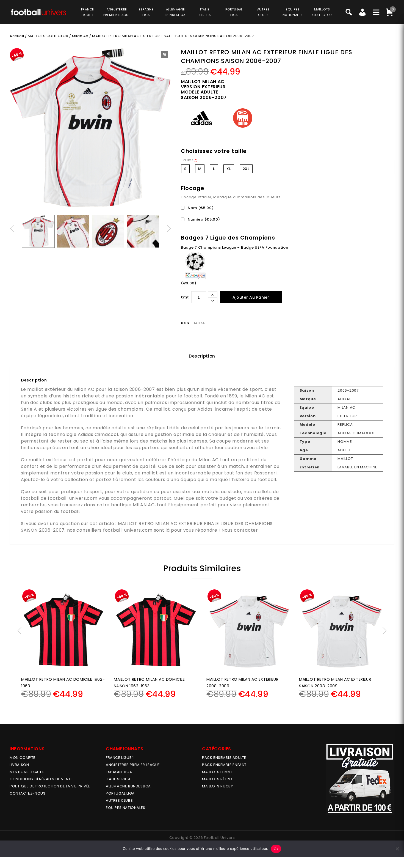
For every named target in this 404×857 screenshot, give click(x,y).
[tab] (202, 356)
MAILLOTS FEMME (217, 771)
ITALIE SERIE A (118, 779)
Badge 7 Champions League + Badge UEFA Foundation (234, 247)
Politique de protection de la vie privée (50, 786)
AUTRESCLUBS (263, 12)
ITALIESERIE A (205, 12)
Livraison (19, 764)
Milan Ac (80, 36)
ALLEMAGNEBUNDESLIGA (175, 12)
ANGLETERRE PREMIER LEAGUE (117, 12)
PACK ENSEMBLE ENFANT (224, 764)
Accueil (17, 36)
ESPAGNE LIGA (119, 771)
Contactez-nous (27, 793)
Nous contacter (240, 530)
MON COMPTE (22, 757)
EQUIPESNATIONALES (293, 12)
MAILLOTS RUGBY (217, 786)
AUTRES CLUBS (119, 800)
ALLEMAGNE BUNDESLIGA (128, 786)
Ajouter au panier (251, 297)
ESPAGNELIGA (146, 12)
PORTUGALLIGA (234, 12)
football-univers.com (72, 498)
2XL (246, 168)
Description (202, 356)
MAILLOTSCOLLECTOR (322, 12)
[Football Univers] (38, 11)
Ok (276, 849)
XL (228, 168)
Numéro (203, 219)
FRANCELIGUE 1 (87, 12)
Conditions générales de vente (41, 779)
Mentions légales (27, 771)
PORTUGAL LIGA (120, 793)
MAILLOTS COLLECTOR (48, 36)
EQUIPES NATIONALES (125, 807)
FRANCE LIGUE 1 (120, 757)
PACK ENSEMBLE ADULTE (224, 757)
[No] (397, 848)
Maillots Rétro (217, 779)
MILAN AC (144, 505)
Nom (200, 207)
